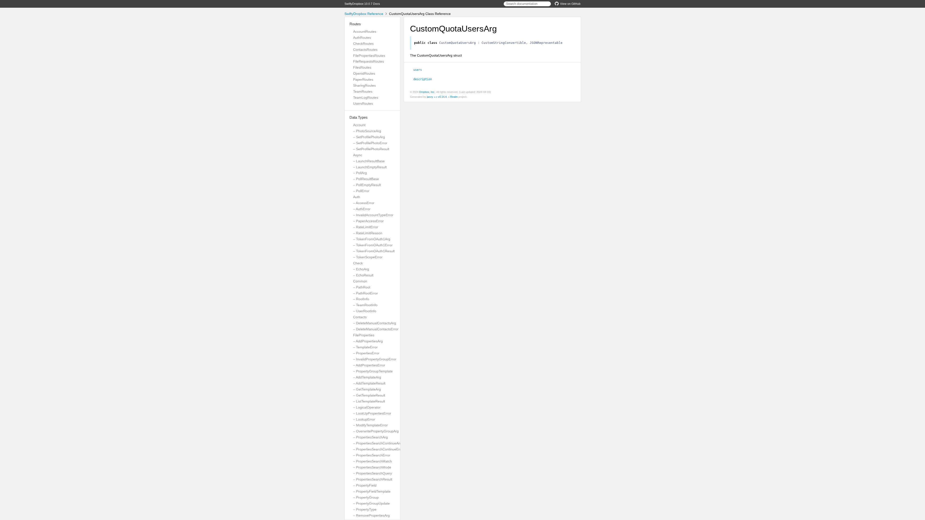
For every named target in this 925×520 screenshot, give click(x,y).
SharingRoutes (364, 85)
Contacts (360, 317)
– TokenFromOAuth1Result (374, 251)
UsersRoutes (363, 103)
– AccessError (363, 203)
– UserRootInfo (364, 311)
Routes (355, 24)
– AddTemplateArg (367, 377)
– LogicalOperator (367, 407)
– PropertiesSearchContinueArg (377, 443)
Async (357, 155)
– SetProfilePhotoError (370, 143)
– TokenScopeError (368, 257)
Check (358, 263)
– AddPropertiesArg (368, 341)
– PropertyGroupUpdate (371, 503)
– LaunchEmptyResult (370, 167)
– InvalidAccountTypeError (373, 215)
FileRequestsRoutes (368, 61)
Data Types (359, 117)
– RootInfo (361, 299)
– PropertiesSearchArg (370, 437)
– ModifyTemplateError (370, 425)
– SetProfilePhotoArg (369, 137)
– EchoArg (361, 269)
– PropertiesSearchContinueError (378, 449)
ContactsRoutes (365, 50)
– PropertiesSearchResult (372, 479)
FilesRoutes (362, 67)
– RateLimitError (365, 227)
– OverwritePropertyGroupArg (376, 431)
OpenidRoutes (364, 73)
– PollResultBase (366, 179)
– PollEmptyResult (367, 185)
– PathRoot (361, 287)
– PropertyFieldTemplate (371, 491)
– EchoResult (363, 275)
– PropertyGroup (366, 497)
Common (360, 281)
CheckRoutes (363, 44)
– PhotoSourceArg (367, 131)
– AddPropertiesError (369, 365)
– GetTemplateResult (369, 395)
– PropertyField (365, 485)
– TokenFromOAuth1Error (373, 245)
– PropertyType (365, 509)
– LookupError (364, 419)
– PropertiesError (366, 353)
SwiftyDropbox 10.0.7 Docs (362, 4)
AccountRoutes (364, 31)
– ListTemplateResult (369, 401)
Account (359, 125)
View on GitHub (570, 4)
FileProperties (363, 335)
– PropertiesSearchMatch (372, 461)
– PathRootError (365, 293)
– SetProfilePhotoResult (371, 149)
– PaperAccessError (368, 221)
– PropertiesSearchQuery (372, 473)
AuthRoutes (362, 37)
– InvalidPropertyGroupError (374, 359)
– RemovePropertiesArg (371, 515)
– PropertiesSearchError (371, 455)
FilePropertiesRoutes (369, 56)
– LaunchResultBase (369, 161)
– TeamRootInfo (365, 305)
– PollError (361, 191)
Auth (356, 197)
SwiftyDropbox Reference (363, 14)
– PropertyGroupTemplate (373, 371)
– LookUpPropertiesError (372, 413)
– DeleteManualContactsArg (374, 323)
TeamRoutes (362, 91)
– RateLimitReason (367, 233)
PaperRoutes (363, 79)
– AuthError (361, 209)
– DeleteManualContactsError (375, 329)
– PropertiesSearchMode (372, 467)
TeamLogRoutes (365, 97)
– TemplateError (365, 347)
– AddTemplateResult (369, 383)
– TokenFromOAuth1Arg (371, 239)
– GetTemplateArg (367, 389)
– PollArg (360, 173)
